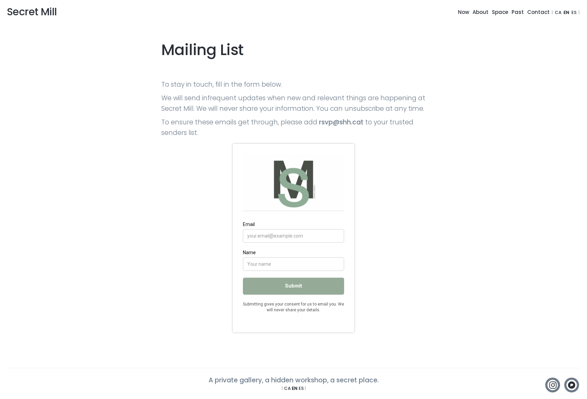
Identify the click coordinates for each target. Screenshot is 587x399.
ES (573, 12)
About (480, 12)
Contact (538, 12)
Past (518, 12)
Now (463, 12)
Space (500, 12)
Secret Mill (32, 11)
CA (558, 12)
